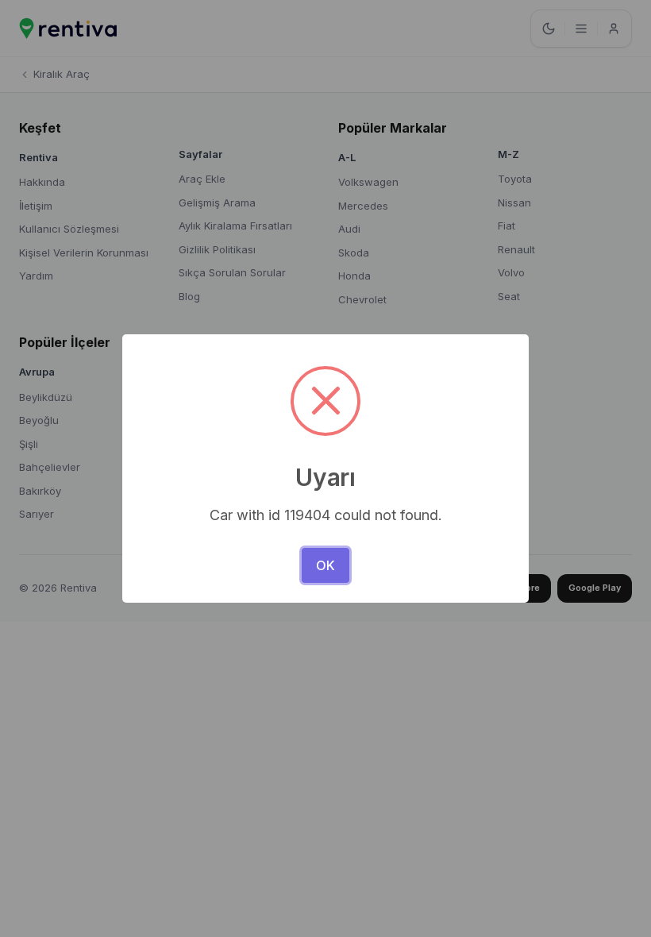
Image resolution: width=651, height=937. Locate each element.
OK (325, 565)
